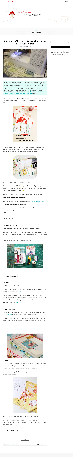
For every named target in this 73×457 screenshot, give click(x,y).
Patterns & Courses (52, 26)
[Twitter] (42, 444)
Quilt (25, 38)
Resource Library (41, 26)
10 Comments (28, 46)
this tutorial (8, 314)
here (16, 302)
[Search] (65, 1)
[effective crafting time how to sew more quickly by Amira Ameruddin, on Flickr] (25, 124)
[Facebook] (41, 444)
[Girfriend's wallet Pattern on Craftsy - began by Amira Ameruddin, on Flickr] (25, 395)
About (7, 26)
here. (19, 291)
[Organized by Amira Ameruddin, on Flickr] (25, 256)
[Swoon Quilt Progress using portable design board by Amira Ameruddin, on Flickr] (25, 345)
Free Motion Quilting (17, 26)
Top (69, 454)
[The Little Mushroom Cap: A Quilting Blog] (36, 14)
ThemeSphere (17, 454)
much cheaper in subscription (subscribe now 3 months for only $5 (24, 92)
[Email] (45, 444)
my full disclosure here (37, 201)
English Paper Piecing (29, 26)
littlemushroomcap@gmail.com (12, 444)
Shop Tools (63, 26)
